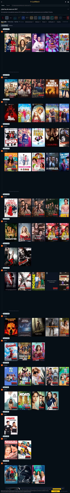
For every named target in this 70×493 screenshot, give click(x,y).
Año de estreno (28, 21)
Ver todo (4, 22)
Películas (10, 22)
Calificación (51, 21)
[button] (11, 42)
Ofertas (11, 25)
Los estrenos (5, 25)
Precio (44, 21)
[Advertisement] (13, 62)
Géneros (37, 21)
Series (16, 22)
